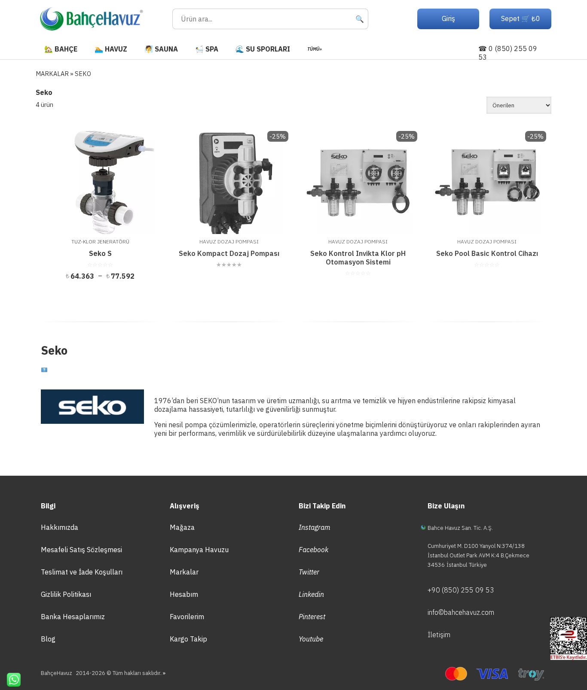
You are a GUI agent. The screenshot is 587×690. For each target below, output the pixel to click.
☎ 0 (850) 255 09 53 (507, 52)
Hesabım (184, 594)
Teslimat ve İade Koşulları (81, 572)
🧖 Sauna (161, 49)
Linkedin (311, 594)
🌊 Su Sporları (262, 49)
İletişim (439, 634)
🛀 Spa (206, 49)
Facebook (313, 549)
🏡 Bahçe (60, 49)
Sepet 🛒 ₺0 (520, 18)
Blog (48, 639)
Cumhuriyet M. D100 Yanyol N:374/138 (476, 546)
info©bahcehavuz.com (461, 612)
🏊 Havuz (111, 49)
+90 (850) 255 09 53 (461, 590)
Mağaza (182, 527)
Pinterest (312, 616)
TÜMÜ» (314, 49)
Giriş (448, 18)
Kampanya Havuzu (199, 549)
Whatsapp (10, 679)
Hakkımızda (59, 527)
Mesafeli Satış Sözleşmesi (81, 549)
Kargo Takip (188, 639)
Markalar (184, 572)
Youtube (311, 639)
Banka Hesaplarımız (73, 616)
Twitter (309, 572)
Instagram (314, 527)
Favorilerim (187, 616)
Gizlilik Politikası (66, 594)
